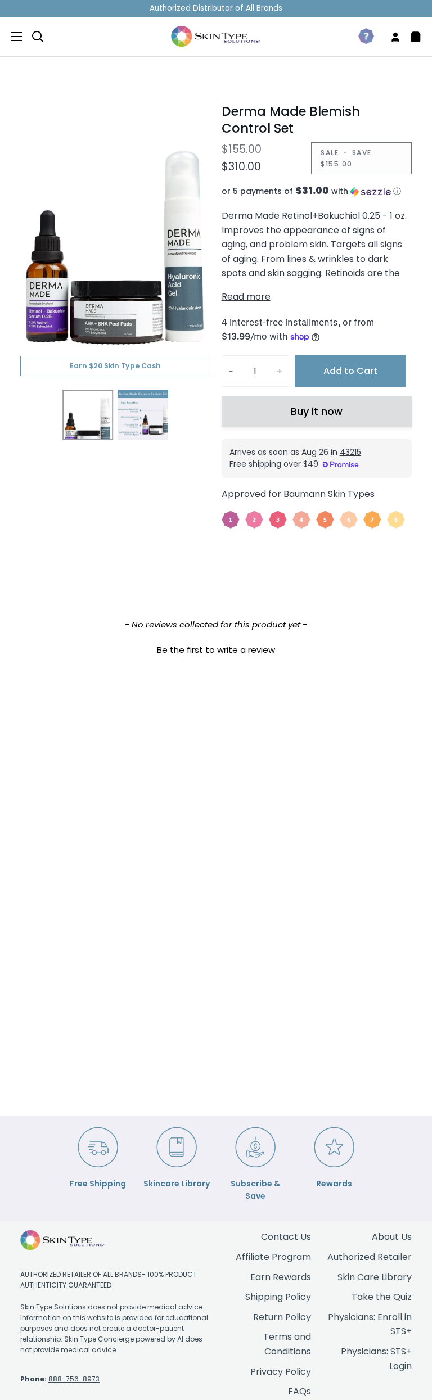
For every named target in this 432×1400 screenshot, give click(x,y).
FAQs (299, 1391)
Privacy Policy (280, 1371)
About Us (392, 1236)
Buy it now (317, 411)
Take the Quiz (382, 1296)
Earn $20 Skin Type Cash (115, 366)
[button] (317, 191)
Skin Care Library (375, 1277)
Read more (246, 296)
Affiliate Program (273, 1256)
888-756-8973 (74, 1379)
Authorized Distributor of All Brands (216, 8)
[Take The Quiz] (361, 36)
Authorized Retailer (369, 1256)
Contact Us (286, 1236)
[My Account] (391, 36)
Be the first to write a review (216, 650)
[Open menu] (11, 36)
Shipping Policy (278, 1296)
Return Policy (282, 1317)
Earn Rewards (280, 1277)
